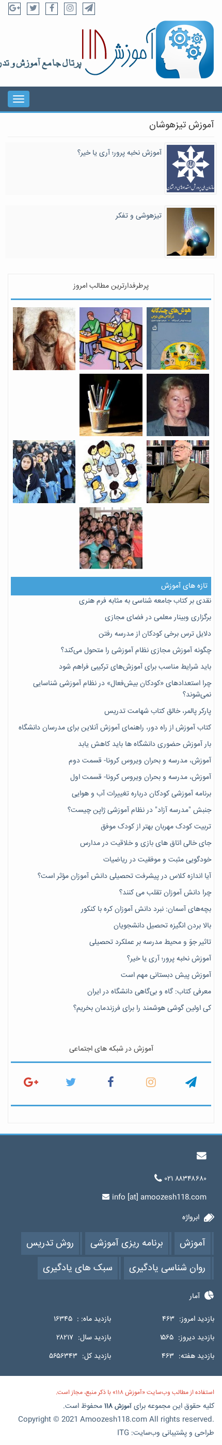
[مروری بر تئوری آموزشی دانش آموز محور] (111, 471)
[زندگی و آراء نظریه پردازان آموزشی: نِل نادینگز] (178, 405)
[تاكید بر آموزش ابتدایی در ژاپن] (111, 538)
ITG (123, 1433)
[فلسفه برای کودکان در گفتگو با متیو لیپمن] (178, 471)
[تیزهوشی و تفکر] (190, 232)
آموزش (123, 1406)
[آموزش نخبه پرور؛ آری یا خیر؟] (190, 169)
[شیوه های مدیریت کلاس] (111, 338)
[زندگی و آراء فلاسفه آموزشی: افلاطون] (44, 338)
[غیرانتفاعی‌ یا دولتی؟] (44, 471)
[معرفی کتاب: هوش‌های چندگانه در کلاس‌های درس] (178, 338)
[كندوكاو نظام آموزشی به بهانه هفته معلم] (111, 405)
